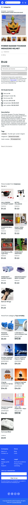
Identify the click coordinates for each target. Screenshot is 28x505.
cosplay (4, 134)
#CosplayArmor (15, 139)
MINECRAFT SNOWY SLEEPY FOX (6, 277)
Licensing (17, 466)
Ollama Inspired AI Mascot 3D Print (20, 383)
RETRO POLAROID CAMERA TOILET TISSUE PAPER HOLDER (20, 203)
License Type (5, 66)
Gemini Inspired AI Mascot (6, 407)
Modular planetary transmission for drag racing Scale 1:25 (7, 333)
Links (15, 453)
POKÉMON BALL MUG (6, 228)
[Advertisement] (14, 165)
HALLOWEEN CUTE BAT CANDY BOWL (7, 203)
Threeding (2, 2)
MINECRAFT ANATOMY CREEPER (19, 252)
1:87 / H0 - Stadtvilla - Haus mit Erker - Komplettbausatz (21, 407)
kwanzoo (6, 52)
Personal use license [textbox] (9, 69)
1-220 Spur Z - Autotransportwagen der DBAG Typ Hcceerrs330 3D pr (21, 333)
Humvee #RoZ (6, 432)
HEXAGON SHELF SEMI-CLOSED (20, 277)
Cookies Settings (16, 502)
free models (13, 80)
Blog (15, 451)
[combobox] (14, 68)
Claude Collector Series (7, 383)
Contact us (4, 453)
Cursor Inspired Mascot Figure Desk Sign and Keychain (20, 358)
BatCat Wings (6, 302)
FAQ (2, 464)
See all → (4, 186)
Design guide (5, 462)
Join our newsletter (8, 471)
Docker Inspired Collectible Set (7, 358)
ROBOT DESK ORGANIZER (19, 228)
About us (4, 451)
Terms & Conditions (20, 462)
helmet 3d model (14, 136)
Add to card (14, 73)
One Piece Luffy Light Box (6, 252)
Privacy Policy (18, 464)
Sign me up (14, 478)
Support (3, 466)
